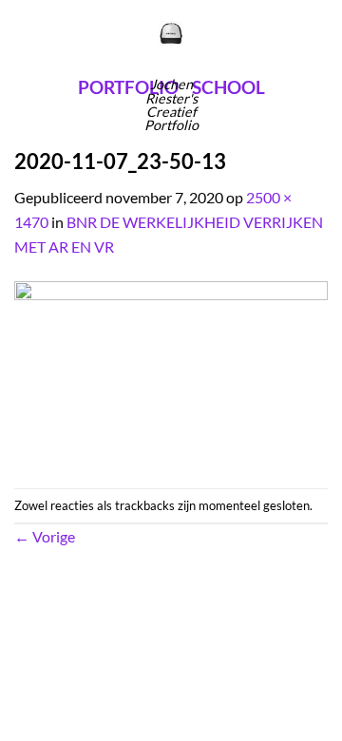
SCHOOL (228, 87)
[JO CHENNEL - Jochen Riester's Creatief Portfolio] (171, 33)
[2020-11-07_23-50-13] (171, 371)
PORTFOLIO (128, 87)
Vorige (44, 536)
